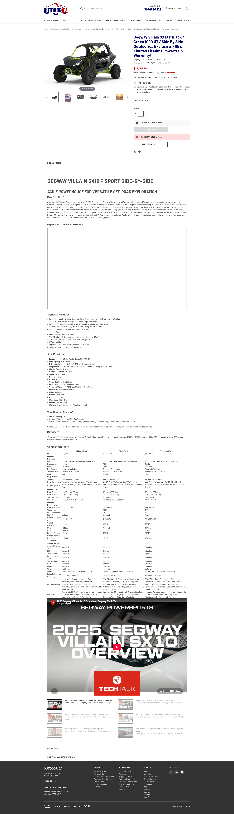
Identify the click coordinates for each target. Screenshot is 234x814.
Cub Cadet (148, 784)
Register (177, 9)
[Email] (135, 151)
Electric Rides (135, 20)
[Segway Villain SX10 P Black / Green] (54, 97)
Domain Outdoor (150, 779)
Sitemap (122, 789)
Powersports (68, 20)
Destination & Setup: (142, 83)
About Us (122, 774)
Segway (147, 792)
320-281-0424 (152, 9)
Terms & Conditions (126, 784)
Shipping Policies (125, 777)
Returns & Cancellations (128, 782)
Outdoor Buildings (153, 20)
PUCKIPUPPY (149, 782)
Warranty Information (127, 779)
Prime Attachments (151, 777)
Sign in (170, 9)
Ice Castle (147, 774)
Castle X (147, 794)
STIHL (146, 771)
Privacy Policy (124, 787)
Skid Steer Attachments (115, 20)
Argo (146, 787)
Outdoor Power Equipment (90, 20)
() (189, 9)
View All (147, 797)
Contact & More (183, 20)
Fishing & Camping (51, 20)
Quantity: (138, 108)
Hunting (169, 20)
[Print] (139, 151)
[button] (163, 63)
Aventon (147, 789)
